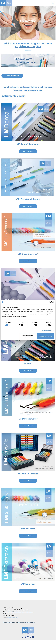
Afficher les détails (47, 330)
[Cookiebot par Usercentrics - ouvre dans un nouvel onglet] (48, 302)
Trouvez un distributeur (12, 75)
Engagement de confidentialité (26, 622)
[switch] (21, 325)
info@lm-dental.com (12, 617)
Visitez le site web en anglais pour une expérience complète (28, 45)
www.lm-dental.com (27, 612)
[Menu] (53, 3)
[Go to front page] (8, 3)
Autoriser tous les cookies (45, 336)
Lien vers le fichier (28, 151)
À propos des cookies (9, 622)
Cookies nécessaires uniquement (27, 336)
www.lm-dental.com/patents (13, 612)
